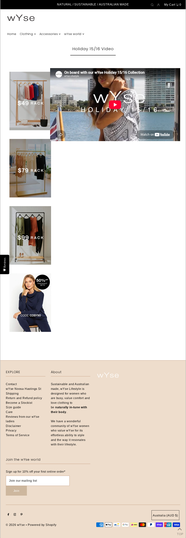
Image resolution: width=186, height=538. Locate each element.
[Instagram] (15, 514)
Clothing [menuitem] (26, 34)
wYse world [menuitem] (72, 34)
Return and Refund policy (24, 398)
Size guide (13, 407)
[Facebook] (8, 514)
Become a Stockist (19, 402)
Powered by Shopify (42, 524)
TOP (179, 533)
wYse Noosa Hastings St (23, 388)
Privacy (11, 430)
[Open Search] (152, 4)
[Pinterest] (22, 514)
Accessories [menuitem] (48, 34)
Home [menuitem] (11, 34)
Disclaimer (13, 426)
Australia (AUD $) (165, 515)
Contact (11, 384)
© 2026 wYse (15, 524)
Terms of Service (18, 435)
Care (9, 412)
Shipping (12, 393)
